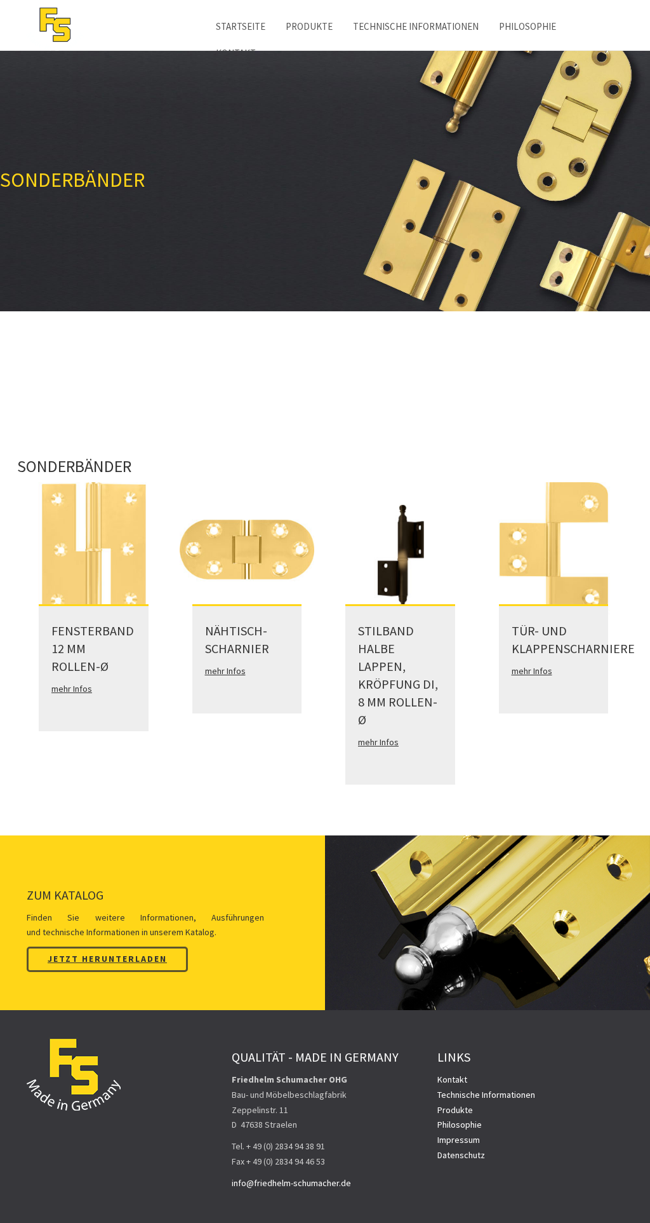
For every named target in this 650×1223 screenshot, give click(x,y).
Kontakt (452, 1079)
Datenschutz (461, 1155)
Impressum (458, 1139)
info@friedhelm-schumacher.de (291, 1183)
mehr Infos (71, 688)
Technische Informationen (416, 26)
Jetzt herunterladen (107, 958)
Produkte (309, 26)
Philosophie (527, 26)
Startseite (240, 26)
